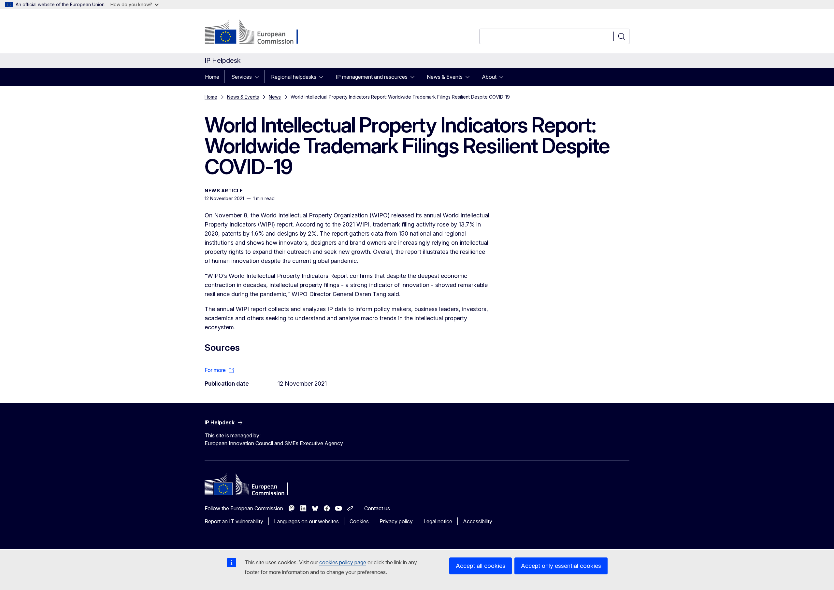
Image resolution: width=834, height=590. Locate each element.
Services (241, 77)
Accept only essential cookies (561, 565)
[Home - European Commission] (257, 33)
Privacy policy (396, 521)
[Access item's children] (258, 77)
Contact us (377, 508)
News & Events (445, 77)
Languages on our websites (306, 521)
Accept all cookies (480, 565)
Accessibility (477, 521)
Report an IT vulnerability (234, 521)
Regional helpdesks (293, 77)
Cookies (359, 521)
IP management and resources (372, 77)
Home (212, 77)
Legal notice (438, 521)
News (275, 97)
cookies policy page (342, 562)
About (489, 77)
